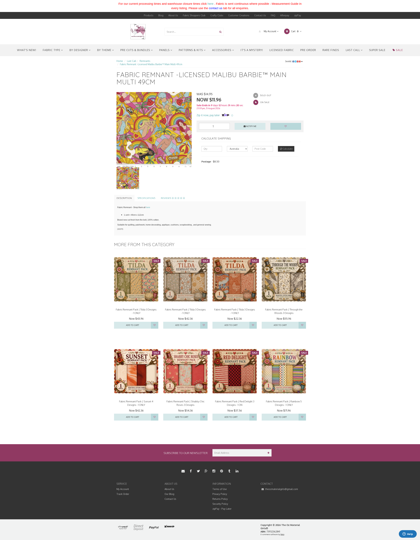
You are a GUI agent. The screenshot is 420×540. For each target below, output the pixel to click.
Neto (282, 534)
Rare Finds (331, 50)
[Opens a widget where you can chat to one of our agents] (408, 534)
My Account (270, 31)
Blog (160, 15)
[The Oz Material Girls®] (138, 31)
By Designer (79, 50)
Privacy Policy (219, 494)
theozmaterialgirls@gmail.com (281, 489)
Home (119, 61)
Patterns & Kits (191, 50)
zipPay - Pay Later (221, 508)
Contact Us (260, 15)
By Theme (104, 50)
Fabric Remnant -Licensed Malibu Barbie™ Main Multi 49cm (151, 64)
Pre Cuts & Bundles (135, 50)
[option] (154, 129)
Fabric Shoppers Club (194, 15)
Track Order (122, 494)
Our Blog (169, 494)
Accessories (222, 50)
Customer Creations (238, 15)
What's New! (26, 50)
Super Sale (377, 50)
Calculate (287, 148)
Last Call (353, 50)
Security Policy (220, 503)
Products (148, 15)
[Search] (220, 31)
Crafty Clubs (216, 15)
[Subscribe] (268, 452)
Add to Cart (132, 325)
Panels (164, 50)
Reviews (166, 198)
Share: (289, 61)
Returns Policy (220, 499)
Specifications (146, 198)
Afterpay (284, 15)
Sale (399, 50)
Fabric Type (52, 50)
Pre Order (308, 50)
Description (124, 198)
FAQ (273, 15)
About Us (173, 15)
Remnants (145, 61)
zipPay (297, 15)
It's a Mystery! (252, 50)
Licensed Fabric (281, 50)
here (210, 3)
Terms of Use (219, 489)
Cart (294, 31)
